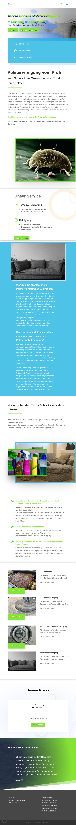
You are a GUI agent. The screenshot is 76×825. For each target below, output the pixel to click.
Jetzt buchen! (22, 238)
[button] (4, 820)
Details (16, 590)
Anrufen (12, 30)
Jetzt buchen (38, 725)
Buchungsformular (29, 30)
